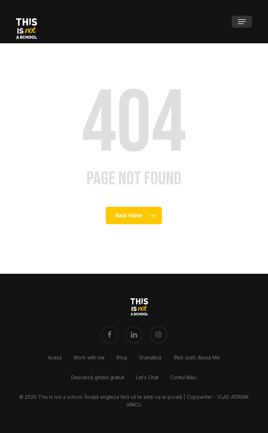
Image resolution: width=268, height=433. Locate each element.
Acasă (55, 357)
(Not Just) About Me (196, 357)
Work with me (89, 357)
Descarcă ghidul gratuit (97, 377)
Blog (122, 357)
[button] (242, 21)
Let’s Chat (147, 377)
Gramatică (150, 357)
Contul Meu (183, 377)
